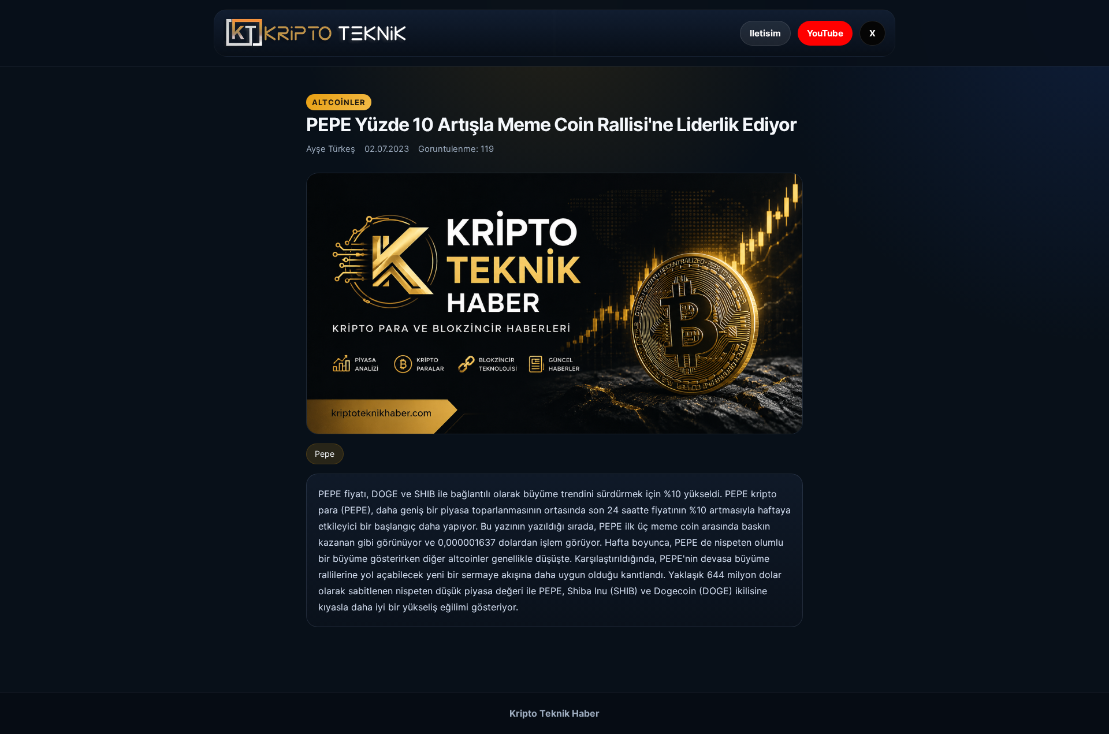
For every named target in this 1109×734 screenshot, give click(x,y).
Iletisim (765, 33)
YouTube (825, 33)
